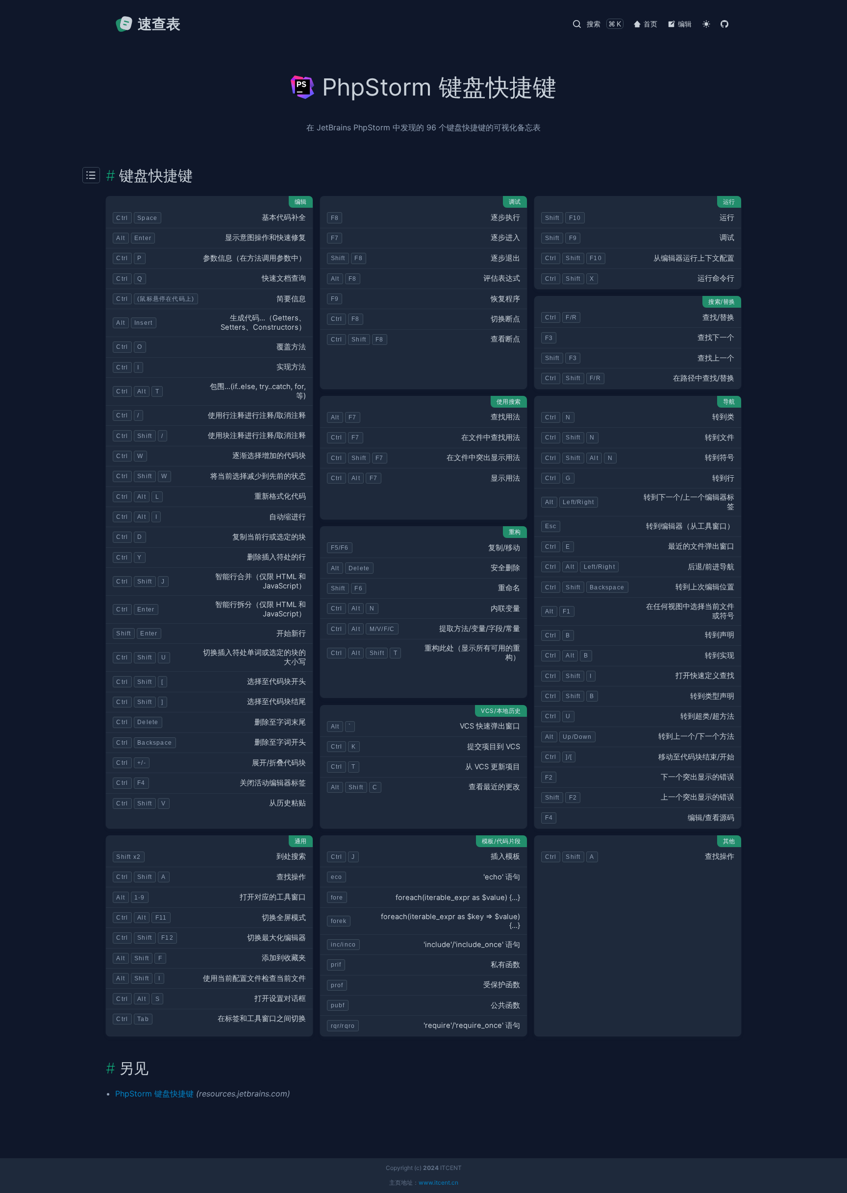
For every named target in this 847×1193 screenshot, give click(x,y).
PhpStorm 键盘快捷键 (154, 1093)
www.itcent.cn (438, 1182)
